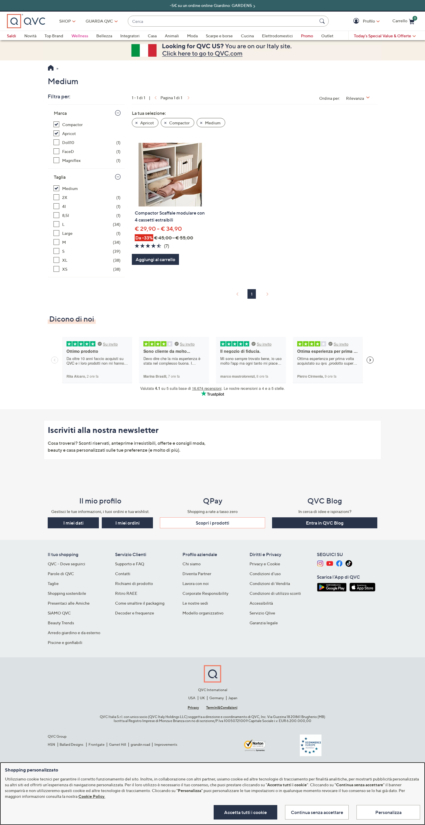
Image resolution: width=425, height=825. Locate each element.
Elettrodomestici (277, 35)
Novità (30, 35)
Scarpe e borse (219, 35)
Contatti (122, 573)
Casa (152, 35)
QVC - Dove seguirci (66, 563)
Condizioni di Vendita (270, 583)
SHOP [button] (65, 21)
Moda (192, 35)
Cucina (247, 35)
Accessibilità (261, 603)
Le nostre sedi (195, 603)
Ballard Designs (72, 744)
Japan (232, 698)
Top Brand (54, 35)
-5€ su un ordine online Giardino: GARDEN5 (211, 5)
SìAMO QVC (59, 612)
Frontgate (96, 744)
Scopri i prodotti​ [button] (212, 523)
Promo (307, 35)
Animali (172, 35)
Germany (216, 698)
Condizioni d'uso (265, 573)
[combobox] (222, 21)
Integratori (130, 35)
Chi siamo (191, 563)
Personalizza (388, 812)
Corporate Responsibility (205, 593)
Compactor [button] (179, 122)
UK (202, 698)
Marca (60, 113)
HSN (51, 744)
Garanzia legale (264, 622)
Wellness (79, 35)
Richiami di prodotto (134, 583)
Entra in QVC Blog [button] (324, 523)
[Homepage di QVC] (50, 68)
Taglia (60, 177)
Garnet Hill (117, 744)
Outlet (327, 35)
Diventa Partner (196, 573)
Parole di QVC (61, 573)
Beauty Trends (61, 622)
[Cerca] (322, 21)
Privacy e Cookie (265, 563)
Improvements (165, 744)
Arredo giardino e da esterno (74, 632)
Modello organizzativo (202, 612)
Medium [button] (212, 122)
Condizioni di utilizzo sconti (275, 593)
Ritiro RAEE (126, 593)
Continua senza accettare (317, 812)
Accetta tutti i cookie (245, 812)
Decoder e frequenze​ (134, 612)
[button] (357, 21)
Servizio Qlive (262, 612)
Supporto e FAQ (129, 563)
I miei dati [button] (73, 523)
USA (191, 698)
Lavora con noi (195, 583)
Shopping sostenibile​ (67, 593)
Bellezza (104, 35)
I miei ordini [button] (127, 523)
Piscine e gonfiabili (65, 642)
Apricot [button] (146, 122)
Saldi (11, 35)
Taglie (53, 583)
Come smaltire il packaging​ (140, 603)
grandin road (140, 744)
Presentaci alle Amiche (69, 603)
